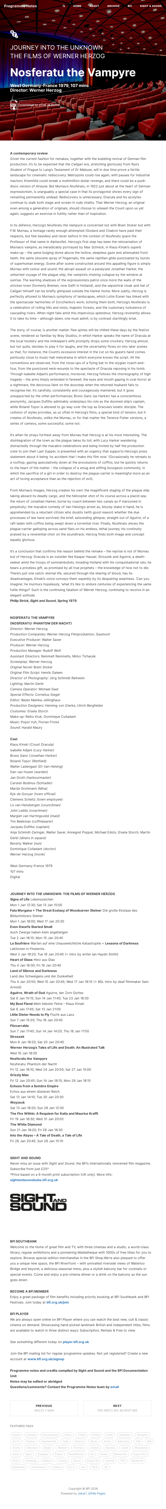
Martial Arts (120, 1454)
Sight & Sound (151, 5)
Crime (109, 1434)
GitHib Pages (96, 1493)
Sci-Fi (16, 1441)
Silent (16, 1454)
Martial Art (137, 1460)
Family (103, 1454)
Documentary (50, 1434)
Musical (79, 1441)
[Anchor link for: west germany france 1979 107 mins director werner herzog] (6, 89)
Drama (16, 1434)
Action (107, 1441)
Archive (113, 5)
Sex (83, 1467)
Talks (66, 1441)
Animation (125, 1434)
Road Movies (76, 1454)
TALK (95, 1467)
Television (32, 1447)
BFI (130, 5)
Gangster (43, 1454)
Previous (44, 1408)
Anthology (31, 1460)
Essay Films (140, 1454)
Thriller (82, 1434)
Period (96, 1434)
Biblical (47, 1460)
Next (117, 1408)
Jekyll (81, 1493)
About (94, 5)
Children (94, 1447)
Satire (125, 1447)
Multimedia (19, 1467)
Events (59, 1454)
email (114, 1387)
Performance (39, 1467)
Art (92, 1454)
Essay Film (93, 1460)
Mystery (110, 1447)
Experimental (49, 1441)
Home (77, 5)
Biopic (47, 1447)
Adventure (123, 1441)
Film (122, 1460)
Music (93, 1441)
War (149, 1441)
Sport (29, 1454)
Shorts (16, 1447)
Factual (109, 1460)
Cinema (62, 1460)
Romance (142, 1434)
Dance (77, 1460)
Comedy (31, 1434)
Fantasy (30, 1441)
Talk (138, 1441)
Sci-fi (71, 1467)
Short (16, 1460)
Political (57, 1467)
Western (62, 1447)
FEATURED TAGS (21, 1426)
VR (105, 1467)
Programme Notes (20, 6)
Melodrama (141, 1447)
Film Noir (78, 1447)
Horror (67, 1434)
